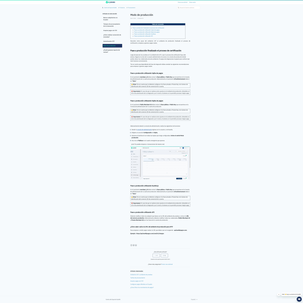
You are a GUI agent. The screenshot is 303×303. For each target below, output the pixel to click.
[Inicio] (110, 3)
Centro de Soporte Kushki (110, 7)
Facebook (131, 245)
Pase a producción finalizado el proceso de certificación (148, 28)
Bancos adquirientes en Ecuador (110, 18)
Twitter (134, 245)
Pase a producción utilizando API (143, 36)
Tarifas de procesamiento (137, 278)
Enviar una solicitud (182, 2)
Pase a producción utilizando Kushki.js (145, 34)
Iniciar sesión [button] (192, 2)
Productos (122, 7)
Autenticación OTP (108, 41)
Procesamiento (131, 7)
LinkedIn (136, 245)
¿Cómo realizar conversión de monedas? (112, 36)
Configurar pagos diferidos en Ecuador (141, 284)
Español (193, 299)
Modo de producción (109, 45)
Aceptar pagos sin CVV (110, 30)
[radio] (156, 255)
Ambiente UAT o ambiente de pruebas (141, 274)
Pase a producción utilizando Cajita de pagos (147, 30)
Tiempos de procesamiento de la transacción (111, 25)
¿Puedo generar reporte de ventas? (111, 51)
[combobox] (188, 7)
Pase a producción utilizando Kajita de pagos (147, 32)
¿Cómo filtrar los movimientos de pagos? (142, 287)
